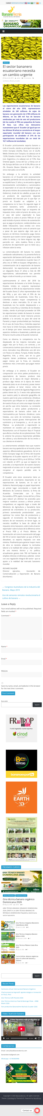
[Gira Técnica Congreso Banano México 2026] (8, 933)
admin (19, 78)
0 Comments (27, 78)
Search (37, 705)
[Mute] (36, 1038)
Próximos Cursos (21, 895)
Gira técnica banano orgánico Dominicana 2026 (18, 900)
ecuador (17, 81)
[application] (21, 1028)
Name (4, 646)
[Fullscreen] (39, 1038)
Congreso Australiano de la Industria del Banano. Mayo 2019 (21, 588)
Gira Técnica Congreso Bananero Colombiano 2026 (27, 924)
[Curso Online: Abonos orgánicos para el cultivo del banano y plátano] (8, 955)
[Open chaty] (37, 1110)
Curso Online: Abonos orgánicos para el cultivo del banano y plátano (27, 958)
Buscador (4, 701)
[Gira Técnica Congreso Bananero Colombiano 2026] (8, 922)
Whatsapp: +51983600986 (10, 1059)
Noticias (6, 63)
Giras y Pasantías (9, 895)
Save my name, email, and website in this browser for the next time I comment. (20, 687)
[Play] (4, 1038)
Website (4, 671)
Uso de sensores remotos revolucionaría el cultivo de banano (21, 597)
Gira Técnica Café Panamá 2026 (12, 998)
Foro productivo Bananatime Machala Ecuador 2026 (19, 1007)
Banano (12, 81)
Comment (5, 615)
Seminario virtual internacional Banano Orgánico (22, 4)
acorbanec (6, 81)
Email (4, 659)
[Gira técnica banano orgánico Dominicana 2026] (21, 872)
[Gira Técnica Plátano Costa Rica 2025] (8, 944)
